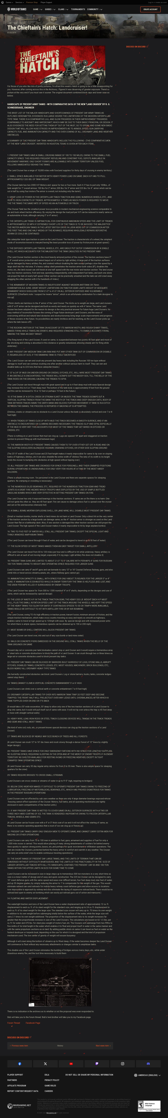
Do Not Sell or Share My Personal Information (89, 1075)
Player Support (15, 1075)
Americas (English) (148, 1075)
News (15, 23)
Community (92, 9)
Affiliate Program (16, 1086)
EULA (47, 1075)
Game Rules (50, 1086)
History (23, 23)
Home (9, 23)
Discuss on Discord (136, 46)
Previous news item (20, 1045)
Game (35, 9)
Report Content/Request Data (22, 1091)
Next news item (102, 1045)
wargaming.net (19, 1106)
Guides (48, 9)
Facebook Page (33, 1023)
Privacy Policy (52, 1080)
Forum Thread (13, 1023)
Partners (12, 1080)
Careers (49, 1091)
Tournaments (78, 9)
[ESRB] (149, 1106)
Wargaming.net (51, 1113)
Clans (61, 9)
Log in (150, 2)
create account (161, 2)
